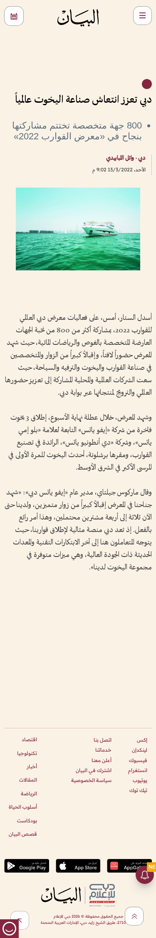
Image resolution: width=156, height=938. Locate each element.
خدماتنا (103, 750)
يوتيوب (140, 780)
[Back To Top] (134, 916)
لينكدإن (139, 750)
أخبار (32, 766)
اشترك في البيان (93, 770)
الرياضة (29, 793)
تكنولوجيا (27, 753)
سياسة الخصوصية (91, 780)
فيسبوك (138, 760)
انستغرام (137, 770)
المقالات (28, 780)
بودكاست (27, 820)
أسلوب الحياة (23, 807)
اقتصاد (29, 739)
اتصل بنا (102, 740)
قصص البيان (23, 834)
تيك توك (138, 790)
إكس (142, 740)
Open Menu (142, 16)
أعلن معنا (101, 760)
